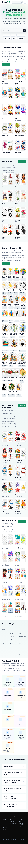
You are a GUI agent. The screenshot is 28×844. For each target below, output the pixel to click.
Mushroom (7, 38)
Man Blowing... (5, 337)
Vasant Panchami (4, 293)
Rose (3, 651)
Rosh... (3, 336)
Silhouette (17, 237)
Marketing (17, 597)
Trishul (12, 352)
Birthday (17, 547)
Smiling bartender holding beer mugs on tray (23, 306)
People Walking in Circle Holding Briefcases (22, 290)
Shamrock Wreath (10, 396)
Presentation (5, 597)
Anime (3, 203)
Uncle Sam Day (18, 152)
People (3, 494)
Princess (12, 636)
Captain (10, 322)
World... (10, 320)
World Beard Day (21, 351)
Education (4, 615)
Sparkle (3, 640)
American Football (4, 628)
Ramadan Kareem (22, 636)
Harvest (14, 38)
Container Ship (5, 350)
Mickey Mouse (22, 649)
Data (3, 646)
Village (11, 654)
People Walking (22, 293)
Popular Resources (4, 823)
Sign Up (12, 821)
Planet (3, 637)
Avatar (3, 477)
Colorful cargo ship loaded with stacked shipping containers (5, 350)
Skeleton (21, 651)
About (20, 819)
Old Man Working (15, 294)
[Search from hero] (24, 30)
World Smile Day (5, 100)
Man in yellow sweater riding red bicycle (23, 319)
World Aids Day (18, 443)
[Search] (21, 2)
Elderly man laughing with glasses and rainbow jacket (5, 320)
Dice (11, 646)
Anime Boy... (3, 279)
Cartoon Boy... (9, 293)
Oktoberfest (5, 117)
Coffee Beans (4, 632)
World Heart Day (16, 279)
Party (16, 564)
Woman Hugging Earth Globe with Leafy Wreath (13, 334)
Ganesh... (4, 394)
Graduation (4, 581)
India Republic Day (6, 443)
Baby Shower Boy (4, 307)
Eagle (20, 646)
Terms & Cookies (21, 824)
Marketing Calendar (4, 830)
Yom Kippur (4, 81)
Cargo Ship (4, 352)
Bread (3, 643)
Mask (11, 649)
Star (16, 494)
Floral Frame (12, 633)
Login (11, 819)
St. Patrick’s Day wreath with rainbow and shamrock (11, 393)
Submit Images (13, 823)
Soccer (13, 35)
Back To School (18, 581)
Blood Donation (18, 477)
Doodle (3, 237)
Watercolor (17, 220)
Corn (20, 630)
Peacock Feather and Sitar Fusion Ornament (22, 363)
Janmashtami (5, 135)
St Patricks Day (11, 394)
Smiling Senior (3, 321)
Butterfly (12, 643)
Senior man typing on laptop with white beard (15, 291)
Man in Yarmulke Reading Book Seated (19, 393)
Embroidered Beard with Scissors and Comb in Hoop (22, 350)
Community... (22, 292)
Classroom (17, 615)
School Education (19, 460)
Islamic (3, 649)
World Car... (23, 320)
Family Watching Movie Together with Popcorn (12, 363)
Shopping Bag (13, 651)
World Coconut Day (19, 135)
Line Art (3, 220)
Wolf (20, 654)
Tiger (3, 654)
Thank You (21, 639)
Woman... (12, 336)
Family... (11, 365)
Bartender (23, 308)
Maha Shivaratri (14, 350)
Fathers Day (4, 634)
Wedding (4, 564)
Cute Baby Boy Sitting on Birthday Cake (4, 306)
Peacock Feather (22, 366)
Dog (3, 511)
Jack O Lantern (21, 35)
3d (2, 186)
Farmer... (21, 337)
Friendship (17, 511)
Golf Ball (20, 633)
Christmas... (4, 380)
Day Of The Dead (6, 460)
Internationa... (16, 292)
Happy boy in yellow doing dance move (10, 290)
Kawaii (16, 203)
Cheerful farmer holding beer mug (22, 334)
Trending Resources (4, 820)
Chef (20, 643)
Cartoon (17, 186)
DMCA (20, 821)
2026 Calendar (5, 547)
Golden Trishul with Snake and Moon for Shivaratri (13, 350)
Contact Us (21, 826)
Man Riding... (23, 322)
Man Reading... (18, 396)
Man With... (17, 308)
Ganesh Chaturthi (6, 152)
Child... (3, 366)
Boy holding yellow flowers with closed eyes (4, 278)
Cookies (12, 630)
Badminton (12, 628)
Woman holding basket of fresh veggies (22, 378)
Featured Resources (4, 826)
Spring (11, 639)
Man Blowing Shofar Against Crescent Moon (5, 334)
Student (21, 38)
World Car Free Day (19, 100)
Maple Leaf (6, 35)
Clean (6, 2)
